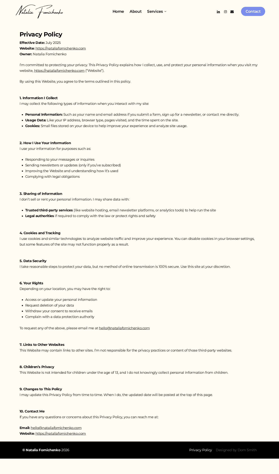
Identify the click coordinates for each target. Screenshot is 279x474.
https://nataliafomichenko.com (60, 48)
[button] (200, 450)
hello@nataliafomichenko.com (124, 328)
